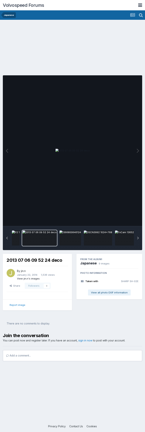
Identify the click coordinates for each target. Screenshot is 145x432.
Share (16, 285)
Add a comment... (20, 355)
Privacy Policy (57, 426)
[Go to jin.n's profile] (11, 273)
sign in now (85, 340)
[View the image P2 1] (16, 238)
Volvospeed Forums (23, 5)
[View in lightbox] (73, 151)
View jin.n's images (28, 278)
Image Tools (126, 219)
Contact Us (76, 426)
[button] (7, 238)
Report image (17, 304)
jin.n (23, 270)
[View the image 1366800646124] (70, 238)
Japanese (88, 263)
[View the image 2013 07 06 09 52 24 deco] (39, 238)
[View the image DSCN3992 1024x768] (98, 238)
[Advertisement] (72, 49)
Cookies (91, 426)
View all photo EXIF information (109, 292)
